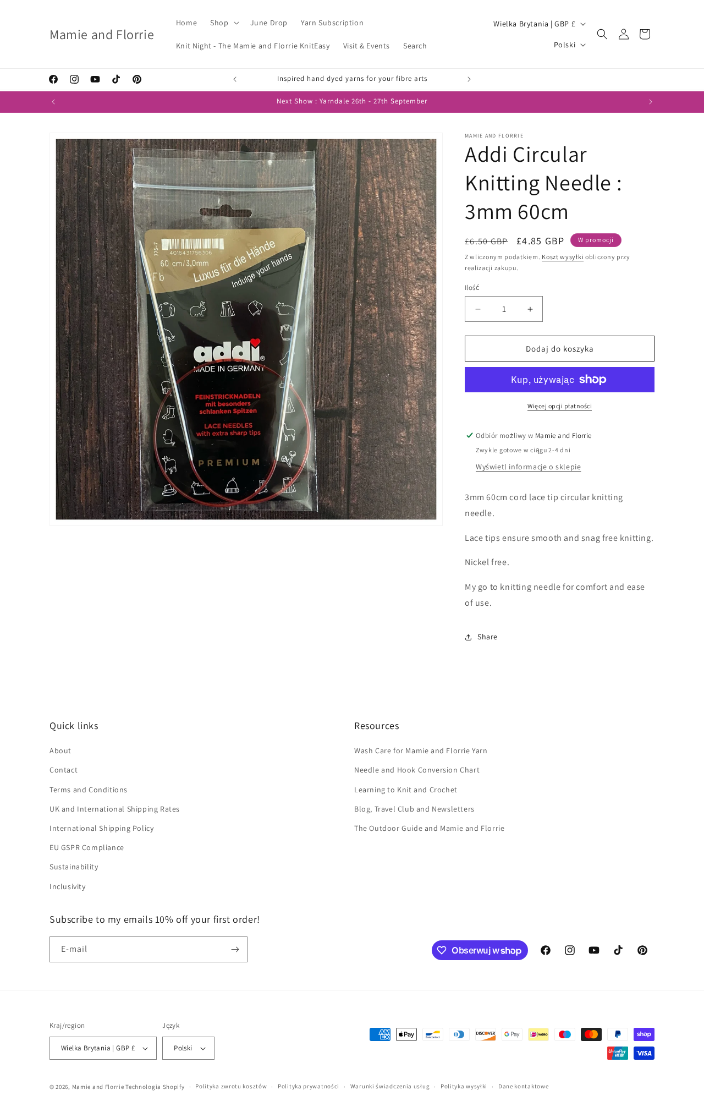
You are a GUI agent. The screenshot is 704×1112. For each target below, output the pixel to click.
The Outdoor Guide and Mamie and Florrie (429, 828)
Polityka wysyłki (464, 1086)
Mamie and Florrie (99, 1087)
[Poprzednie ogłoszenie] (235, 79)
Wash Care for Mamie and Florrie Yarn (421, 750)
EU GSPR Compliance (87, 847)
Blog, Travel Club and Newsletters (414, 809)
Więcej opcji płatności (559, 406)
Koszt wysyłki (563, 257)
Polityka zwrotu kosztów (231, 1086)
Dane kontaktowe (523, 1086)
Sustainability (74, 867)
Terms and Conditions (89, 790)
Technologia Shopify (154, 1087)
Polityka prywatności (308, 1086)
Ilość (472, 287)
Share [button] (487, 637)
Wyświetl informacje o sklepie (528, 467)
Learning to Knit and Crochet (406, 790)
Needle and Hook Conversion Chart (417, 770)
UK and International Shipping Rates (115, 809)
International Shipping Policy (101, 828)
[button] (223, 22)
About (61, 750)
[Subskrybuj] (235, 949)
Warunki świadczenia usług (390, 1086)
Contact (64, 770)
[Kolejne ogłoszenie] (469, 79)
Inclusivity (68, 886)
